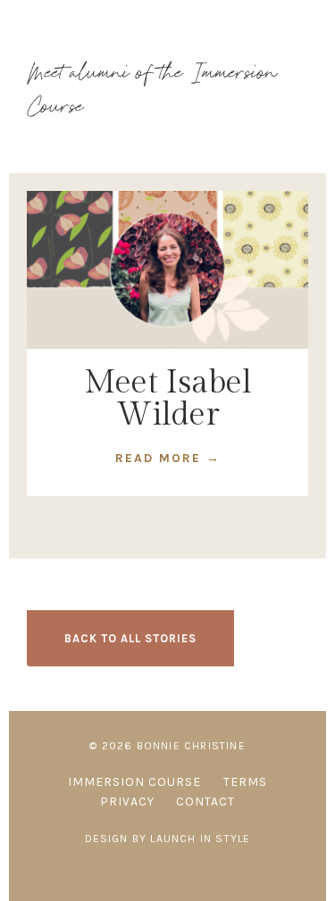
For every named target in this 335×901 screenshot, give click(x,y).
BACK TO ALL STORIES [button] (130, 638)
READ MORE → (168, 458)
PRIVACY (127, 801)
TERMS (245, 781)
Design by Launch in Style (168, 838)
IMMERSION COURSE (134, 781)
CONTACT (205, 801)
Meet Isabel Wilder (168, 399)
